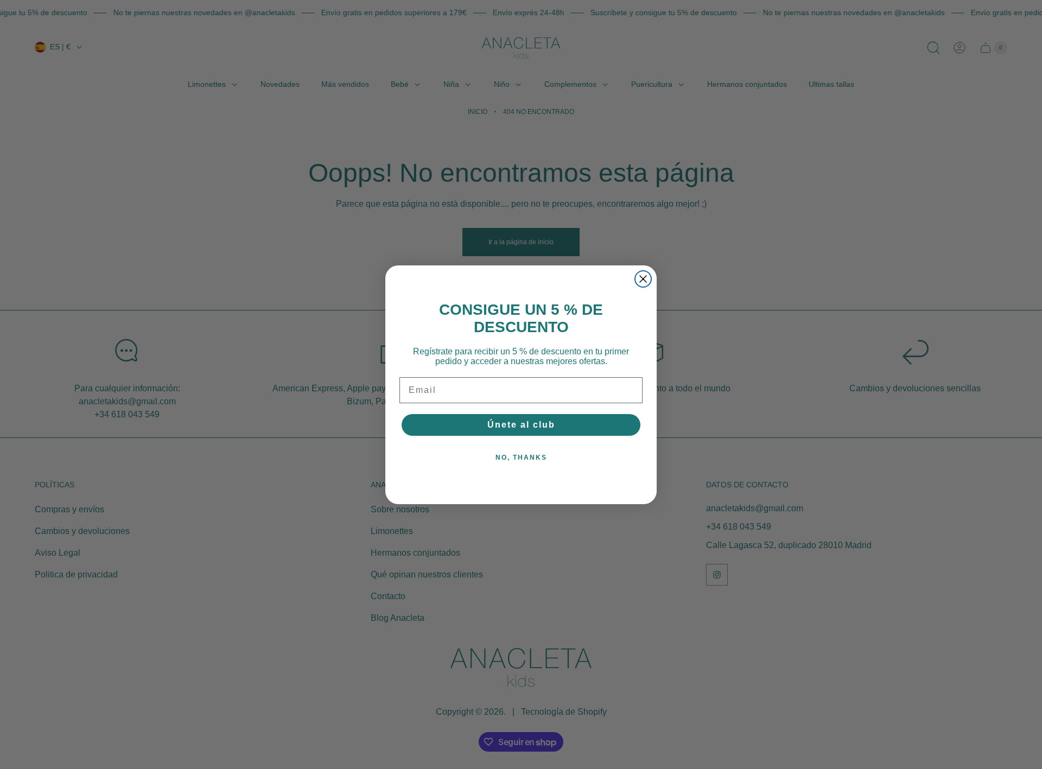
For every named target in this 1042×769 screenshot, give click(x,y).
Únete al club (521, 424)
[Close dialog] (643, 279)
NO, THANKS (521, 457)
